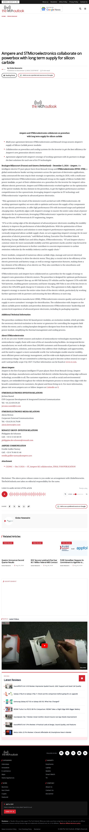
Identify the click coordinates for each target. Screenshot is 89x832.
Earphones (50, 764)
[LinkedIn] (19, 506)
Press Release (12, 16)
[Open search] (80, 9)
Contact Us (83, 2)
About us (45, 2)
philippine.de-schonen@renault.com (17, 440)
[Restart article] (65, 494)
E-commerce (6, 771)
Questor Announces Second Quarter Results (13, 561)
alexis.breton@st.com (11, 424)
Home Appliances (8, 778)
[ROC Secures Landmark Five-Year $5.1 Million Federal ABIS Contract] (44, 548)
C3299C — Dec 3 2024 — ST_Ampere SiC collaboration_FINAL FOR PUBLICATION (41, 466)
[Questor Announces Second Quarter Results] (15, 548)
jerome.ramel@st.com (11, 406)
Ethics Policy (63, 2)
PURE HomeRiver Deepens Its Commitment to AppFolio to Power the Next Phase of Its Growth (72, 561)
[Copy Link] (29, 506)
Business (5, 787)
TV (46, 778)
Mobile (48, 771)
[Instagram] (73, 753)
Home (4, 16)
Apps (3, 774)
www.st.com (71, 362)
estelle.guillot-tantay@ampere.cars (17, 455)
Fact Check (5, 790)
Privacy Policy (73, 2)
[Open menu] (85, 9)
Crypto (4, 794)
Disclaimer (53, 2)
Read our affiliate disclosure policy (70, 823)
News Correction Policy (9, 829)
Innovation (5, 768)
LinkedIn (51, 387)
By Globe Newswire (14, 68)
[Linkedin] (85, 753)
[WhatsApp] (24, 506)
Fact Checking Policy (25, 829)
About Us (49, 787)
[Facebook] (10, 506)
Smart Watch (50, 774)
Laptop (48, 768)
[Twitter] (67, 753)
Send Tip (9, 811)
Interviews (5, 764)
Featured (5, 797)
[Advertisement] (44, 34)
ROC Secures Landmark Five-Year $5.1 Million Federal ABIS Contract (44, 561)
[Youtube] (79, 753)
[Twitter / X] (14, 506)
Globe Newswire (22, 518)
